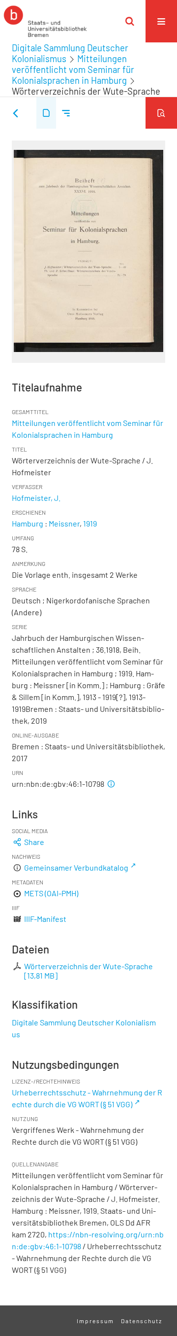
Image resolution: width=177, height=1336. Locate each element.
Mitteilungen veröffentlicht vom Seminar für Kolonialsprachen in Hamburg (73, 69)
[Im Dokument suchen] (161, 113)
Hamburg (27, 523)
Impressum (95, 1320)
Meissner (64, 523)
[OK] (130, 21)
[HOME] (45, 21)
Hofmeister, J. (36, 497)
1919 (90, 523)
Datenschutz (141, 1320)
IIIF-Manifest (45, 918)
